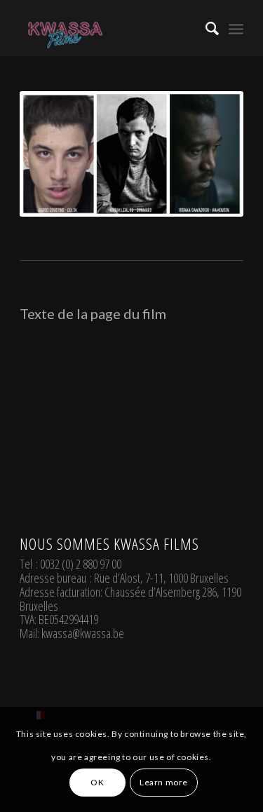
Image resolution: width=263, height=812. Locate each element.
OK (97, 782)
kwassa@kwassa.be (82, 633)
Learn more (164, 782)
